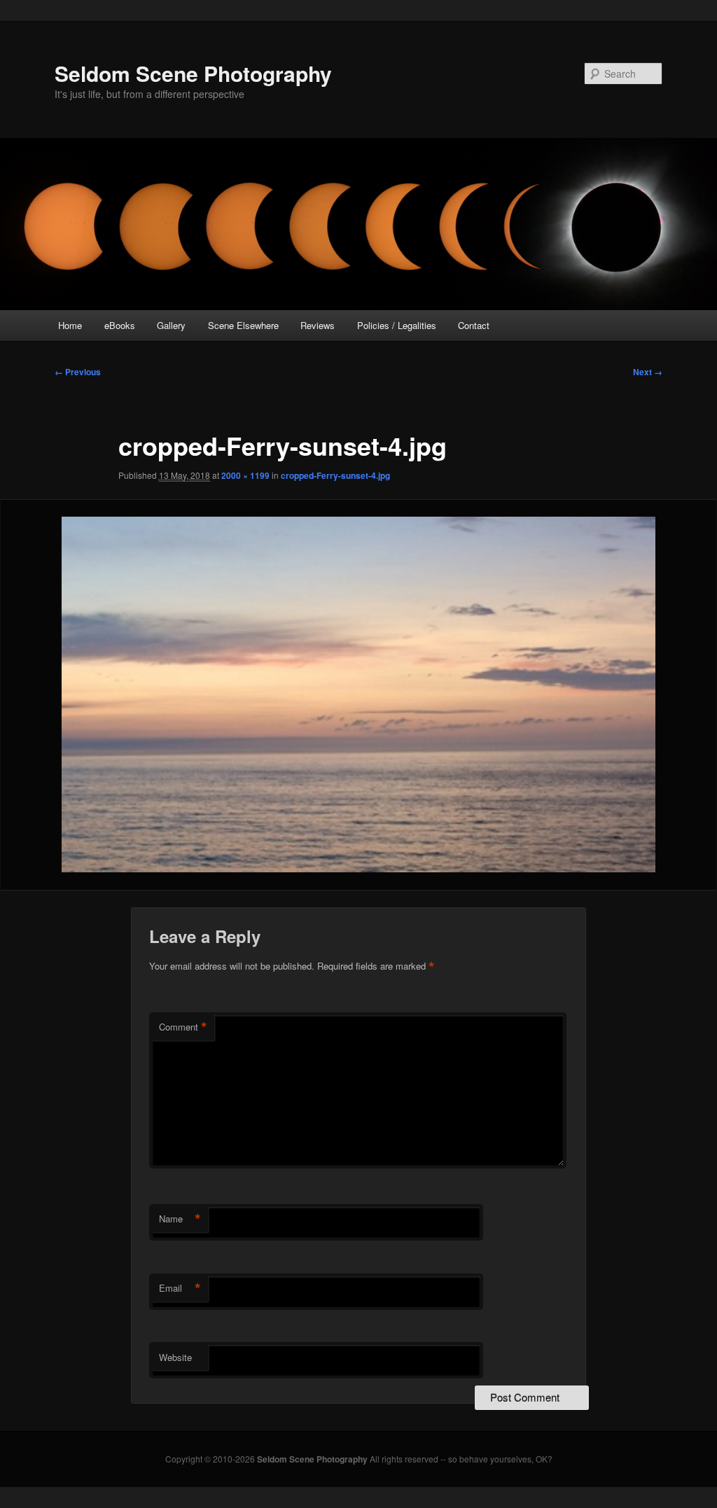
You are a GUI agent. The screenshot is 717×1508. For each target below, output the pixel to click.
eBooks (119, 325)
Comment (183, 1027)
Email (180, 1288)
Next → (647, 371)
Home (70, 325)
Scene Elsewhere (243, 325)
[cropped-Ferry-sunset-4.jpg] (358, 694)
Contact (473, 325)
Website (175, 1357)
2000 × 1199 (245, 475)
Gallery (171, 325)
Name (180, 1219)
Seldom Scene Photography (193, 73)
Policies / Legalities (396, 325)
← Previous (78, 371)
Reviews (317, 325)
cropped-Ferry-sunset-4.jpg (335, 475)
